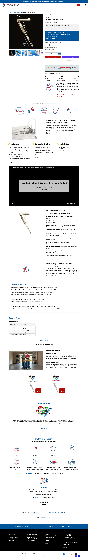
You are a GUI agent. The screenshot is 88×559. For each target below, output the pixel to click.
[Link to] (32, 385)
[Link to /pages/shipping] (19, 110)
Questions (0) (35, 512)
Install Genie (66, 369)
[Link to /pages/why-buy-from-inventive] (56, 110)
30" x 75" (52, 49)
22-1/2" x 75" (47, 49)
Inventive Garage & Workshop (17, 553)
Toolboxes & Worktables (54, 9)
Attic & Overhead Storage (23, 9)
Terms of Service (12, 540)
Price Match (47, 540)
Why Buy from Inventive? (50, 535)
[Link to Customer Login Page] (83, 5)
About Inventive (12, 534)
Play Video (44, 189)
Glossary (47, 545)
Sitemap (46, 542)
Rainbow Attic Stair (49, 14)
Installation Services (49, 537)
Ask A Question (61, 512)
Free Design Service (13, 537)
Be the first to (44, 517)
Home (10, 12)
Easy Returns (47, 538)
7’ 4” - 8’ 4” (47, 45)
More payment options (70, 60)
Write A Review (52, 512)
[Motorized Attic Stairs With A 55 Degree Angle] (26, 31)
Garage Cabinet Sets (31, 537)
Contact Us (11, 535)
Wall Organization (31, 540)
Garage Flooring (30, 542)
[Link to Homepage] (11, 5)
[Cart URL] (85, 5)
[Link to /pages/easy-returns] (68, 110)
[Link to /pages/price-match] (31, 110)
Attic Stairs (16, 12)
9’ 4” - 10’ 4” (58, 45)
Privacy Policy (12, 538)
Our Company (66, 9)
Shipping (47, 534)
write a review (47, 517)
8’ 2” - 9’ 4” (52, 45)
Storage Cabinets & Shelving (39, 9)
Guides (46, 543)
